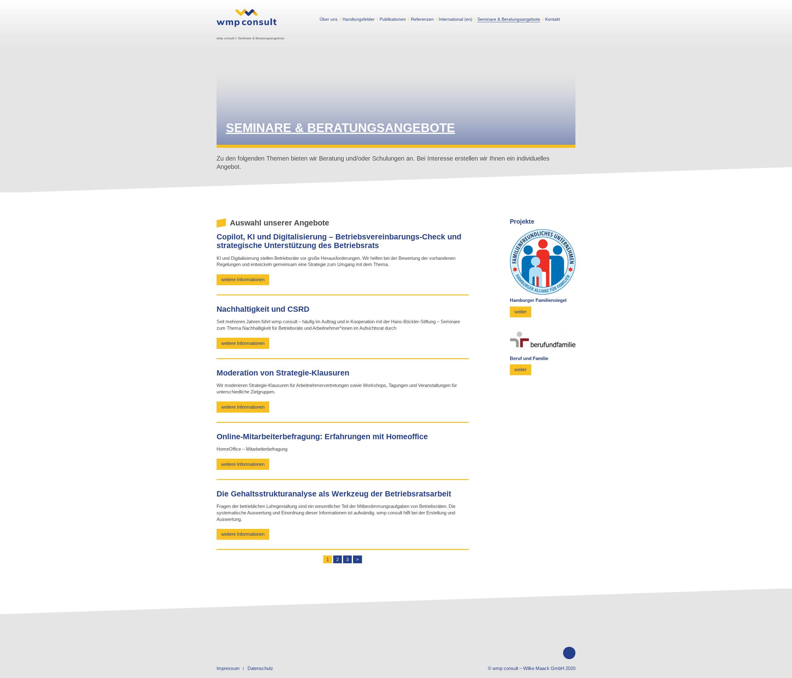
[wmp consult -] (247, 23)
